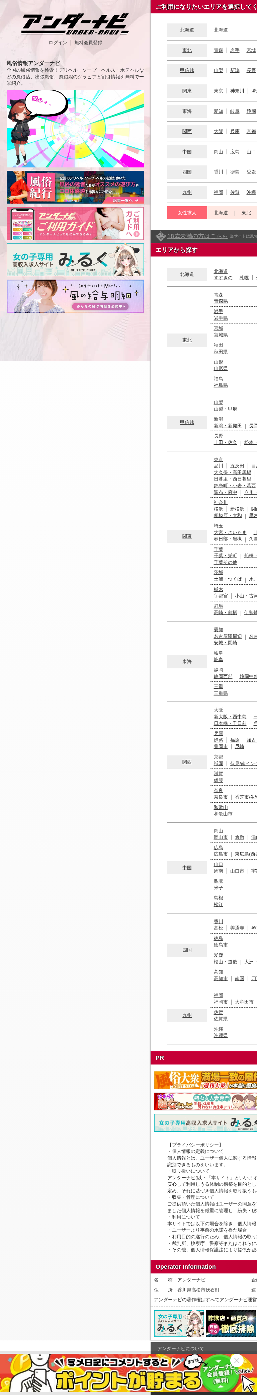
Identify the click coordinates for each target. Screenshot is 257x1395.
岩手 (235, 50)
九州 (187, 192)
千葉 (218, 549)
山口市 (237, 871)
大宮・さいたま (230, 532)
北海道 (221, 29)
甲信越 (187, 70)
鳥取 (218, 881)
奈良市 (221, 797)
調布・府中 (225, 492)
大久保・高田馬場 (232, 472)
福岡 (218, 192)
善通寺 (237, 928)
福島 (218, 378)
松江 (218, 904)
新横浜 (237, 509)
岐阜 (235, 111)
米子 (218, 887)
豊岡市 (221, 746)
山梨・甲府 (225, 409)
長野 (251, 70)
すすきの (223, 277)
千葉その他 (225, 562)
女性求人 (187, 212)
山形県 (221, 368)
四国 (187, 171)
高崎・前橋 (225, 612)
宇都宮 (221, 595)
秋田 (218, 345)
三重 (218, 686)
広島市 (221, 854)
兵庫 (235, 131)
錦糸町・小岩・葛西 (235, 485)
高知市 (221, 978)
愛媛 (251, 171)
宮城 (251, 50)
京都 (251, 131)
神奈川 (237, 90)
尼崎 (239, 746)
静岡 (251, 111)
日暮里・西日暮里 (232, 479)
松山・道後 (225, 961)
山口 (251, 151)
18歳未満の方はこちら (197, 236)
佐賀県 (221, 1018)
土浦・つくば (228, 579)
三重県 (221, 693)
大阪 (218, 131)
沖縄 (251, 192)
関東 (187, 90)
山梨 (218, 70)
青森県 (221, 301)
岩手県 (221, 318)
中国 (187, 151)
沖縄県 (221, 1035)
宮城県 (221, 335)
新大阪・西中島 (230, 716)
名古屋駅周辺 (228, 636)
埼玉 (218, 525)
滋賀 (218, 773)
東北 (187, 50)
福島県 (221, 385)
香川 (218, 171)
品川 (218, 465)
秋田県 (221, 351)
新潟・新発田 (228, 425)
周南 (218, 871)
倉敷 (239, 837)
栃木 (218, 589)
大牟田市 (244, 1002)
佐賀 (235, 192)
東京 (218, 90)
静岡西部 (223, 676)
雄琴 (218, 780)
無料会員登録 (88, 42)
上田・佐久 (225, 442)
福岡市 (221, 1002)
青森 (218, 50)
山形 (218, 362)
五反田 (237, 465)
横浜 (218, 509)
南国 (239, 978)
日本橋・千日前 (230, 723)
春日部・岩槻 (228, 538)
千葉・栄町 (225, 555)
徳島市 (221, 944)
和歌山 (221, 807)
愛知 (218, 111)
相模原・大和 (228, 515)
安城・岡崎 (225, 642)
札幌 (244, 277)
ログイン (58, 42)
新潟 (235, 70)
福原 (235, 740)
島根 (218, 897)
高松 (218, 928)
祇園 (218, 763)
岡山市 (221, 837)
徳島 (235, 171)
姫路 (218, 740)
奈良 (218, 790)
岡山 (218, 151)
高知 (218, 971)
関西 (187, 131)
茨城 (218, 572)
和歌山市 (223, 813)
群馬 (218, 606)
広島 (235, 151)
